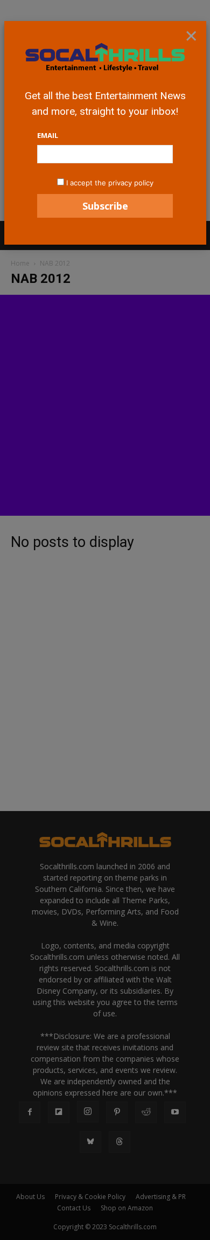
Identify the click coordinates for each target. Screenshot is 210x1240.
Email (47, 135)
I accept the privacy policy (109, 182)
